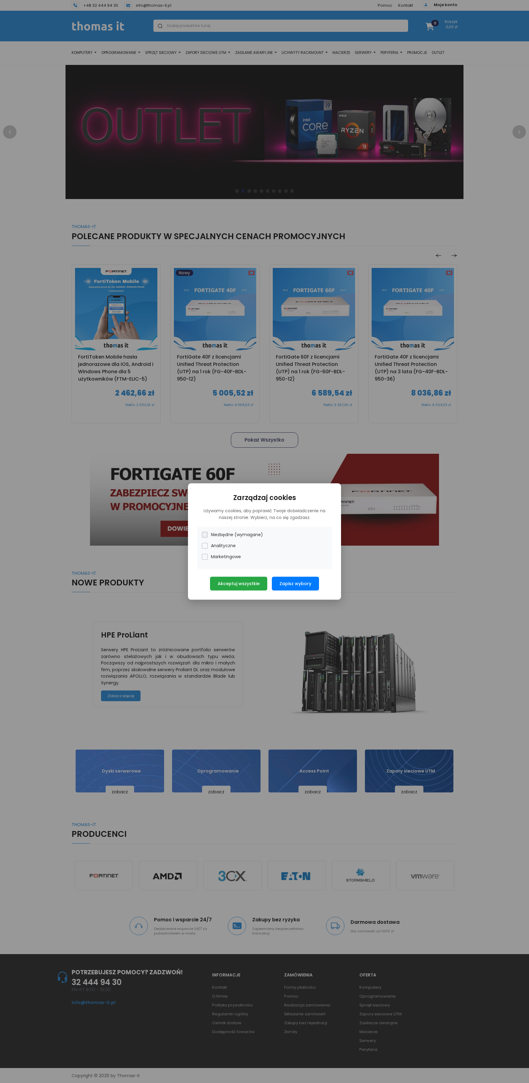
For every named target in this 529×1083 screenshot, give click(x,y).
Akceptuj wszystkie (239, 584)
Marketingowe (226, 557)
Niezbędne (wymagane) (237, 535)
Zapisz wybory (295, 584)
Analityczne (223, 546)
